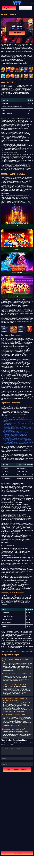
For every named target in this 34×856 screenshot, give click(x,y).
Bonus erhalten (17, 32)
